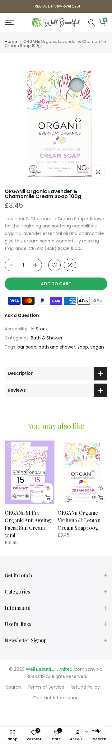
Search (13, 687)
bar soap (26, 347)
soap (82, 347)
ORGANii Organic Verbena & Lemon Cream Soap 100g (79, 520)
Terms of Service (45, 687)
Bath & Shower (47, 338)
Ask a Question (22, 315)
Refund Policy (85, 687)
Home (11, 41)
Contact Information (56, 698)
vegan (97, 347)
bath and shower (57, 347)
